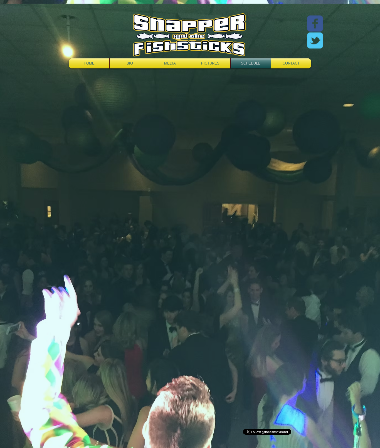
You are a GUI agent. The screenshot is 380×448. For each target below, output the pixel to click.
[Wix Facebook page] (315, 23)
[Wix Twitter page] (315, 40)
